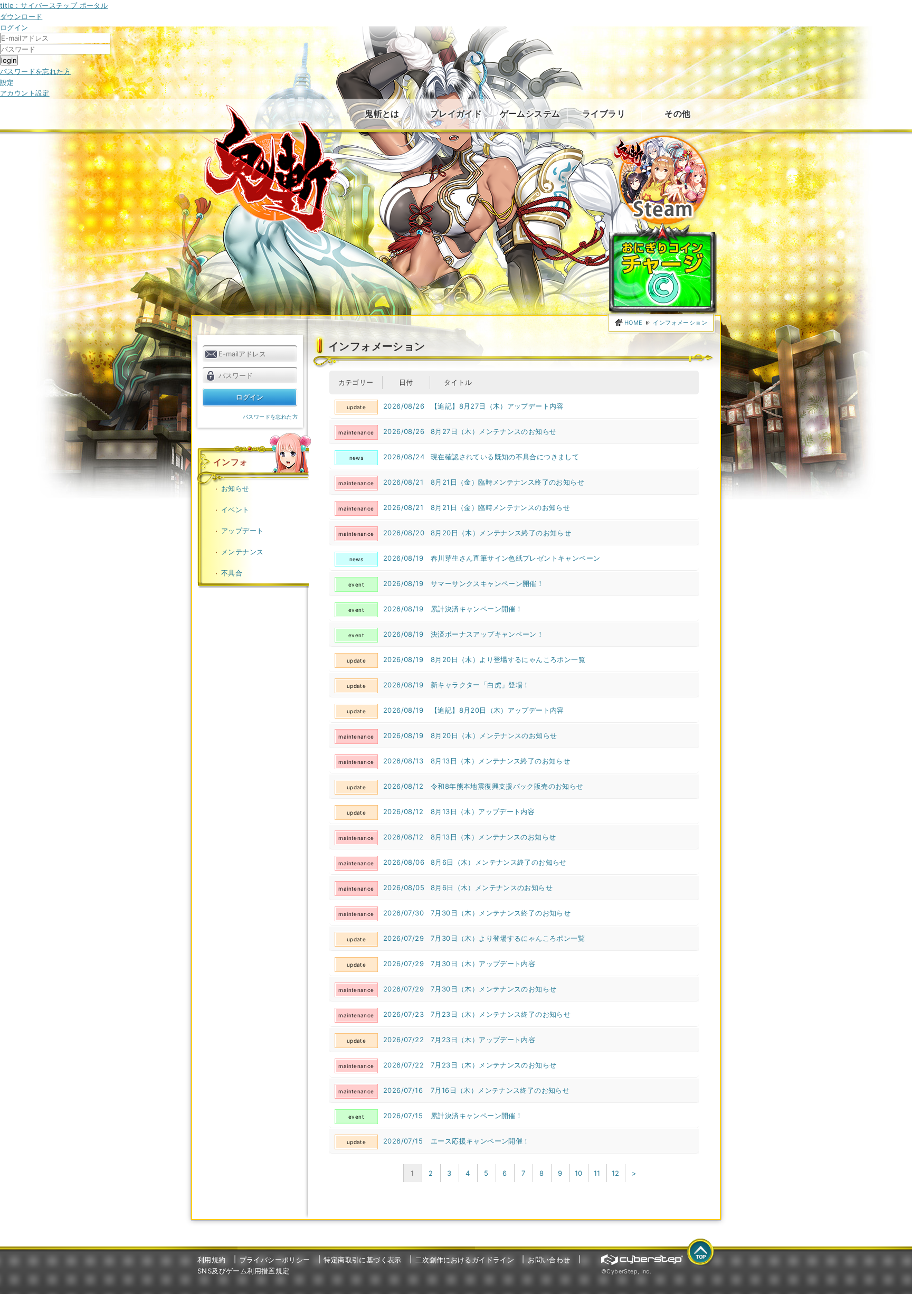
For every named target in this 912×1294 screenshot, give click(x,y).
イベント (235, 509)
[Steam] (660, 137)
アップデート (242, 530)
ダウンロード (21, 16)
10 (579, 1173)
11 (597, 1173)
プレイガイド (456, 113)
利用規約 (211, 1259)
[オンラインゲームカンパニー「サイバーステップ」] (642, 1259)
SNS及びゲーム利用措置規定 (243, 1271)
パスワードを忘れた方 (35, 71)
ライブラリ (603, 113)
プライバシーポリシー (275, 1259)
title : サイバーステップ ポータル (54, 5)
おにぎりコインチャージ (663, 268)
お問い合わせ (549, 1259)
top (701, 1253)
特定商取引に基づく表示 (362, 1259)
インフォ (230, 462)
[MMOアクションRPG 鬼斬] (272, 169)
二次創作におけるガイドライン (464, 1259)
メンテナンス (242, 551)
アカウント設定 (25, 93)
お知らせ (235, 488)
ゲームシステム (530, 113)
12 (616, 1173)
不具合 (231, 573)
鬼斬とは (382, 113)
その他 (677, 113)
